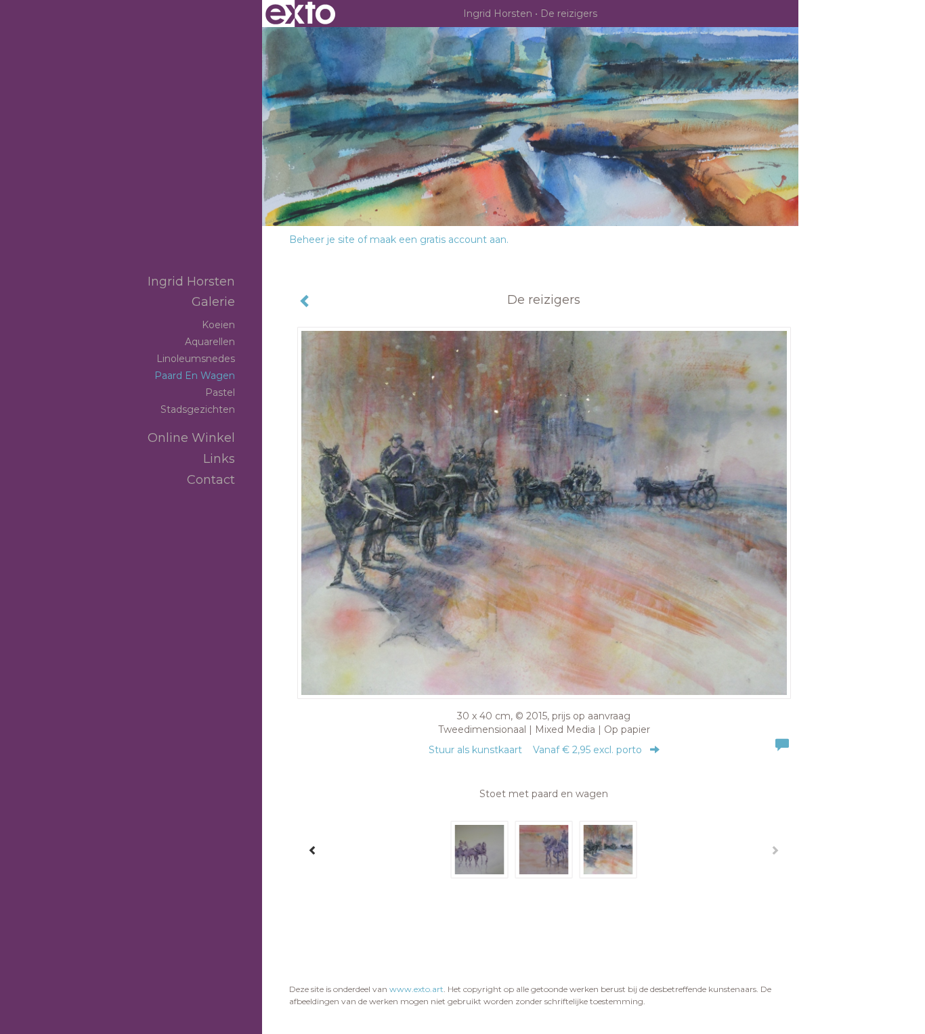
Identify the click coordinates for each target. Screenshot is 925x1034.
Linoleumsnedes (195, 359)
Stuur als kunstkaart (535, 750)
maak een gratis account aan (438, 239)
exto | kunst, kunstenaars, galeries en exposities (300, 13)
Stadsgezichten (197, 409)
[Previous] (313, 850)
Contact (211, 479)
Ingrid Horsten (497, 13)
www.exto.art (416, 989)
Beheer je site (322, 239)
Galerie (213, 301)
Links (219, 458)
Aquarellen (210, 342)
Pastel (220, 392)
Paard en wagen (194, 375)
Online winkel (191, 437)
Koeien (218, 325)
